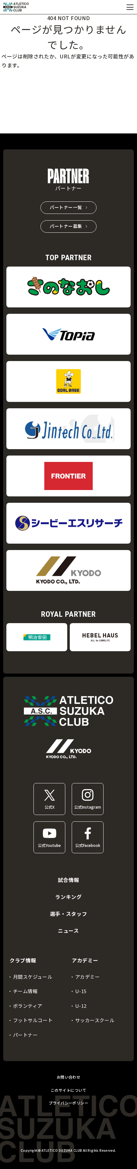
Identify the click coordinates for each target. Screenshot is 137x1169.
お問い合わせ (69, 1077)
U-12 (81, 1005)
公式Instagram (87, 807)
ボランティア (28, 1005)
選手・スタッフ (68, 913)
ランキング (68, 897)
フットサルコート (33, 1020)
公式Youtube (49, 845)
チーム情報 (25, 991)
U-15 (81, 991)
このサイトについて (68, 1090)
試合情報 (68, 880)
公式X (49, 807)
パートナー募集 (66, 226)
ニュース (68, 930)
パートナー (25, 1034)
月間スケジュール (33, 976)
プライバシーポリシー (69, 1102)
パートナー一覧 (66, 207)
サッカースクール (95, 1020)
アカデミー (87, 976)
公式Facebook (87, 845)
